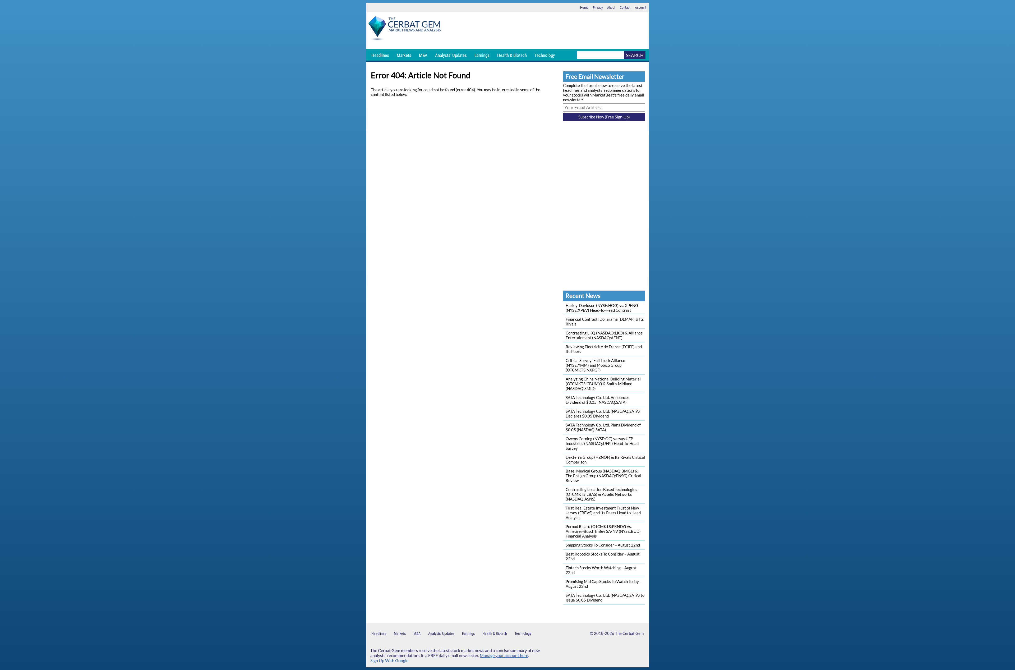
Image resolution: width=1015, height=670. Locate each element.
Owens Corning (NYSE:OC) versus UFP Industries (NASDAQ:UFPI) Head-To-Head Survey (602, 443)
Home (584, 8)
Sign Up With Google (389, 660)
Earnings (482, 55)
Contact (625, 8)
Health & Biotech (512, 55)
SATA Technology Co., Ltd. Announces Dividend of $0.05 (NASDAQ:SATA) (598, 400)
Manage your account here (504, 655)
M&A (423, 55)
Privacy (598, 8)
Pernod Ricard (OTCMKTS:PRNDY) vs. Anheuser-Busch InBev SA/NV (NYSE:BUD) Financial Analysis (603, 531)
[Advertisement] (546, 31)
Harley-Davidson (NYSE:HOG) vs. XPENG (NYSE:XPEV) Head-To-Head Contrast (602, 308)
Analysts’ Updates (451, 55)
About (611, 8)
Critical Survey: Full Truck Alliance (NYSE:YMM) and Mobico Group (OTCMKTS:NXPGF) (595, 365)
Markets (404, 55)
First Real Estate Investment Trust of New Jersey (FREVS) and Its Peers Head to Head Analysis (603, 513)
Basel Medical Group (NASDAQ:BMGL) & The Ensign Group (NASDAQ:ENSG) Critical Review (603, 476)
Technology (544, 55)
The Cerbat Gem (629, 633)
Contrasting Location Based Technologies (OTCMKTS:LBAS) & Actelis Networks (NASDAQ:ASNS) (601, 494)
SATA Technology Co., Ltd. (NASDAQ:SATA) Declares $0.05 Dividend (603, 413)
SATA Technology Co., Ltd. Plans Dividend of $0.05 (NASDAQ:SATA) (603, 427)
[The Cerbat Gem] (404, 29)
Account (640, 8)
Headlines (380, 55)
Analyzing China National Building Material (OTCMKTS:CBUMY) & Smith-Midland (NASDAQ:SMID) (603, 384)
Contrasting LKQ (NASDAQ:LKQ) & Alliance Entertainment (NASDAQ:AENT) (604, 335)
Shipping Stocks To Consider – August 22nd (603, 545)
